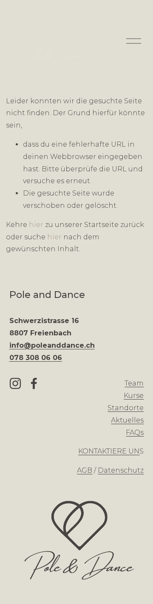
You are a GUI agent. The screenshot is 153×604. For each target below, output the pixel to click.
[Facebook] (34, 383)
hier (36, 225)
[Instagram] (15, 383)
